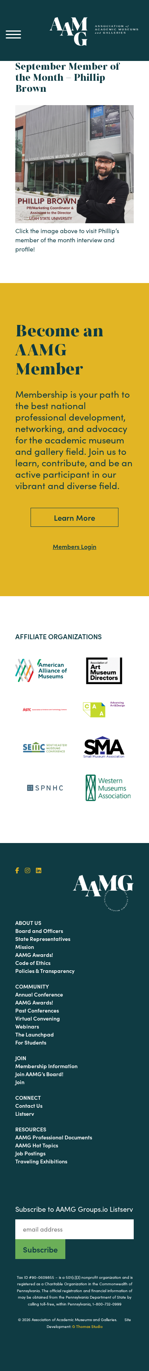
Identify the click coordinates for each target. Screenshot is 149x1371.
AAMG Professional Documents (53, 1137)
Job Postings (30, 1153)
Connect (28, 1097)
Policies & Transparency (44, 970)
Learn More (74, 517)
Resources (30, 1129)
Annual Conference (39, 994)
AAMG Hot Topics (36, 1145)
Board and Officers (39, 930)
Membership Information (46, 1066)
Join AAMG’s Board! (39, 1074)
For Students (30, 1042)
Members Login (74, 546)
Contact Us (28, 1105)
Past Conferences (37, 1010)
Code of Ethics (32, 962)
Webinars (27, 1026)
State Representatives (42, 938)
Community (32, 986)
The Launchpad (34, 1034)
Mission (24, 946)
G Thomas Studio (87, 1326)
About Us (28, 922)
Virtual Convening (37, 1018)
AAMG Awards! (34, 954)
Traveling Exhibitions (41, 1161)
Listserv (24, 1113)
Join (20, 1058)
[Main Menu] (13, 34)
